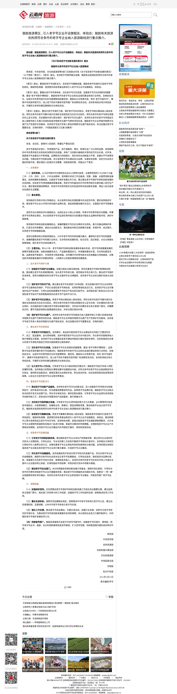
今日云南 (27, 597)
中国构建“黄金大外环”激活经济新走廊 (59, 652)
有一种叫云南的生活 (136, 235)
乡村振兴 (74, 4)
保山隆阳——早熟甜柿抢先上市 (36, 622)
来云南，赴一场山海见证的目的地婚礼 (135, 192)
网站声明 (118, 678)
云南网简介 (59, 678)
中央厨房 (106, 678)
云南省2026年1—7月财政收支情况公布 (40, 611)
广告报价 (82, 678)
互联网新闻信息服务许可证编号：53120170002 (80, 680)
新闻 (34, 4)
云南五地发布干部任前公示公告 (132, 256)
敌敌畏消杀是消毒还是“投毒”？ (132, 129)
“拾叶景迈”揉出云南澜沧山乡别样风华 (135, 186)
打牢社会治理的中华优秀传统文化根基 (135, 263)
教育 (88, 4)
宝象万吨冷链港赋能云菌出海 (101, 670)
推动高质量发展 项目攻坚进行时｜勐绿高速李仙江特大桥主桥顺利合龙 (53, 626)
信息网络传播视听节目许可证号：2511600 (114, 680)
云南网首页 (25, 4)
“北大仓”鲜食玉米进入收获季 (78, 652)
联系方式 (94, 678)
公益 (57, 4)
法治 (82, 4)
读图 (24, 633)
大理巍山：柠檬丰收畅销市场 (35, 615)
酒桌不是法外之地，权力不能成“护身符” (136, 145)
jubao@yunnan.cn (114, 693)
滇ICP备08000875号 (54, 680)
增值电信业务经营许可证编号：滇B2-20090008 (70, 688)
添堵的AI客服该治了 (127, 139)
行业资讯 (60, 27)
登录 (149, 4)
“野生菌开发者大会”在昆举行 (32, 670)
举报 (110, 597)
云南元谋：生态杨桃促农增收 (35, 618)
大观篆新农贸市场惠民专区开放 (102, 652)
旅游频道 (49, 27)
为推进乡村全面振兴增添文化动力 (133, 266)
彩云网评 (64, 4)
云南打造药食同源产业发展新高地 (57, 670)
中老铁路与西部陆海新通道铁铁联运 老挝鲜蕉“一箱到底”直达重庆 (51, 603)
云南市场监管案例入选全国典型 (132, 107)
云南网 (38, 27)
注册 (155, 4)
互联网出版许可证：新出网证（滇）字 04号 (88, 683)
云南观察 (124, 246)
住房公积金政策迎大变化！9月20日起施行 (137, 114)
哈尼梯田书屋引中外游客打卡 (131, 189)
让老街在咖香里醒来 (127, 142)
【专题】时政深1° (126, 242)
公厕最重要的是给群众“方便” (131, 132)
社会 (51, 4)
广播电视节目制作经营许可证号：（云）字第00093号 (88, 685)
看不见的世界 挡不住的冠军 (137, 181)
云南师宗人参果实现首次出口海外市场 (39, 607)
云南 (39, 4)
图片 (45, 4)
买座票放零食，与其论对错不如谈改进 (135, 136)
